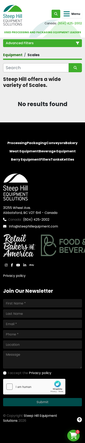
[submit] (75, 67)
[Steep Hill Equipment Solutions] (15, 187)
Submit (42, 402)
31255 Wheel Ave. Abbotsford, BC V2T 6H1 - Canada (30, 210)
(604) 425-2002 (70, 23)
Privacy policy (14, 275)
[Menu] (67, 13)
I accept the (29, 373)
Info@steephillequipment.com (33, 226)
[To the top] (79, 420)
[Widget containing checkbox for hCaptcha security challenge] (34, 386)
